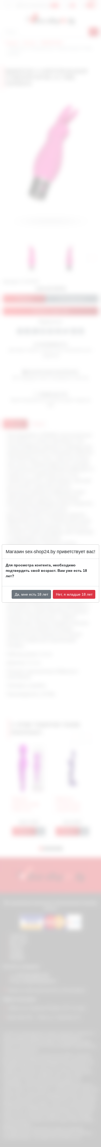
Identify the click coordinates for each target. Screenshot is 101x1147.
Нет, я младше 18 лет (74, 594)
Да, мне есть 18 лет (31, 594)
